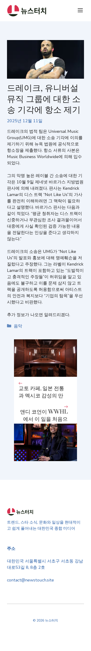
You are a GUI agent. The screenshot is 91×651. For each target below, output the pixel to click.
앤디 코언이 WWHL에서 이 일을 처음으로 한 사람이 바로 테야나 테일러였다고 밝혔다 (43, 426)
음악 (18, 326)
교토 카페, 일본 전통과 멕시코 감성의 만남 (41, 396)
